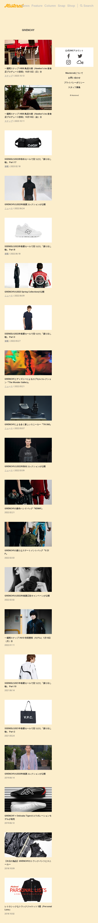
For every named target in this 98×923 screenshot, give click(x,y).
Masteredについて (74, 73)
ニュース (9, 208)
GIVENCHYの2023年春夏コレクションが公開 (25, 204)
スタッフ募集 (74, 87)
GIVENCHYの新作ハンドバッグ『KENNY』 (24, 508)
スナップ (9, 76)
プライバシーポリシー (74, 82)
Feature (37, 5)
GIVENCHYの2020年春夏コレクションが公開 (25, 774)
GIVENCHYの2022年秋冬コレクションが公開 (25, 466)
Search (88, 5)
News (26, 5)
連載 (7, 166)
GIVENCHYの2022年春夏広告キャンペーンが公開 (27, 596)
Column (50, 5)
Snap (61, 5)
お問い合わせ (74, 78)
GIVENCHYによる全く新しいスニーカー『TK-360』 (28, 424)
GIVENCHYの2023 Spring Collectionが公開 (24, 292)
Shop (71, 5)
